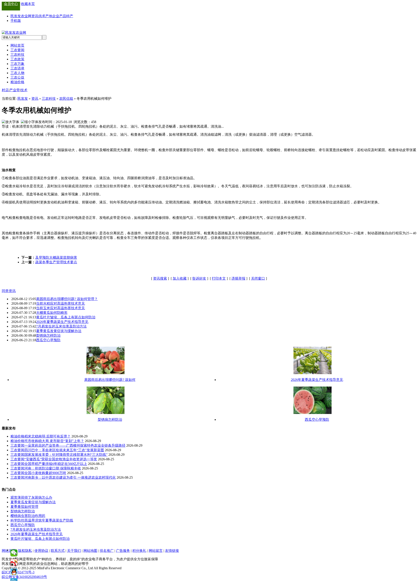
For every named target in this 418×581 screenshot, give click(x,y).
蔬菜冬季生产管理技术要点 (56, 262)
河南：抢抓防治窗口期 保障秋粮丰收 (52, 468)
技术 (23, 90)
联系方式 (58, 550)
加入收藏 (180, 278)
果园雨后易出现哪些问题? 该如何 (109, 380)
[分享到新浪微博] (13, 562)
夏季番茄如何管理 (24, 506)
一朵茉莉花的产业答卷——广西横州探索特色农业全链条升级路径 (74, 445)
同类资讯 (9, 291)
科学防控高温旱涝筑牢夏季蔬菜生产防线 (41, 520)
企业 (55, 16)
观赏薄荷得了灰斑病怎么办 (31, 497)
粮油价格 (17, 82)
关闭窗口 (258, 278)
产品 (62, 16)
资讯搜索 (160, 278)
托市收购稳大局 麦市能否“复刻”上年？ (54, 441)
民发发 (22, 98)
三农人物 (17, 73)
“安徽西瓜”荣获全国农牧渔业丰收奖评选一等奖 (60, 459)
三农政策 (17, 59)
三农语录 (17, 68)
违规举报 (238, 278)
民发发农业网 (20, 16)
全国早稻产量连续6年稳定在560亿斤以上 (55, 464)
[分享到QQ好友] (13, 572)
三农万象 (17, 64)
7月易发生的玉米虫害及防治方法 (61, 326)
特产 (69, 16)
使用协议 (41, 550)
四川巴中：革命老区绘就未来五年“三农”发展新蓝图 (64, 450)
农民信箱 (66, 98)
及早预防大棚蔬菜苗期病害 (56, 257)
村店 (5, 90)
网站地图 (90, 550)
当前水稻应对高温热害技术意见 (60, 303)
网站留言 (156, 550)
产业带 (14, 90)
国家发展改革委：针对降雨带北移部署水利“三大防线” (66, 454)
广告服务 (123, 550)
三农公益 (17, 77)
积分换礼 (139, 550)
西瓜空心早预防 (48, 340)
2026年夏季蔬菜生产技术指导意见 (62, 322)
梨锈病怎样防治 (48, 335)
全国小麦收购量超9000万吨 (45, 473)
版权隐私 (25, 550)
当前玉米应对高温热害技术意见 (60, 308)
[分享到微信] (13, 552)
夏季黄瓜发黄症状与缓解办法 (58, 331)
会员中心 (11, 4)
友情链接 (172, 550)
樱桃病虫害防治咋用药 (27, 516)
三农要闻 (17, 50)
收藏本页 (28, 4)
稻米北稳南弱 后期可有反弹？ (47, 436)
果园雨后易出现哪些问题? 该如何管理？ (67, 299)
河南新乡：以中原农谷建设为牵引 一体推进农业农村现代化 (70, 477)
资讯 (34, 16)
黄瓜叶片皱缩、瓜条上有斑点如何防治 (65, 317)
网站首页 (17, 45)
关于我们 (74, 550)
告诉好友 (199, 278)
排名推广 (107, 550)
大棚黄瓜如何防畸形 (51, 312)
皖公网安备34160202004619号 (24, 577)
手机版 (15, 20)
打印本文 (219, 278)
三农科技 (17, 54)
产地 (48, 16)
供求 (41, 16)
